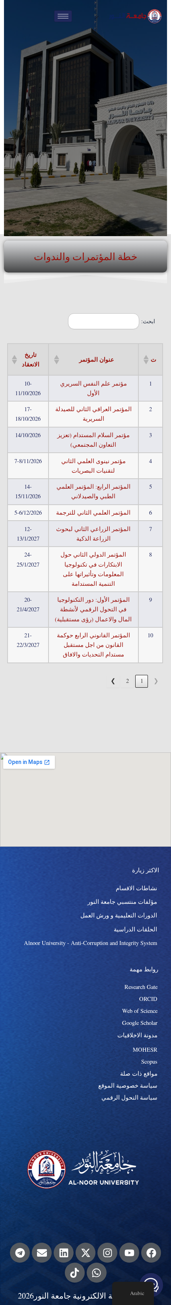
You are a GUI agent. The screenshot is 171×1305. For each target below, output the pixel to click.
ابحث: (148, 321)
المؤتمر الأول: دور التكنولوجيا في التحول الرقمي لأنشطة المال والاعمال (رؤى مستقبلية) (93, 609)
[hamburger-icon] (63, 16)
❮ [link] (156, 680)
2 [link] (127, 680)
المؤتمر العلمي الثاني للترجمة (93, 512)
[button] (146, 359)
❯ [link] (113, 680)
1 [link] (141, 680)
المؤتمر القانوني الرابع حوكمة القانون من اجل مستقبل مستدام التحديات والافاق (93, 644)
